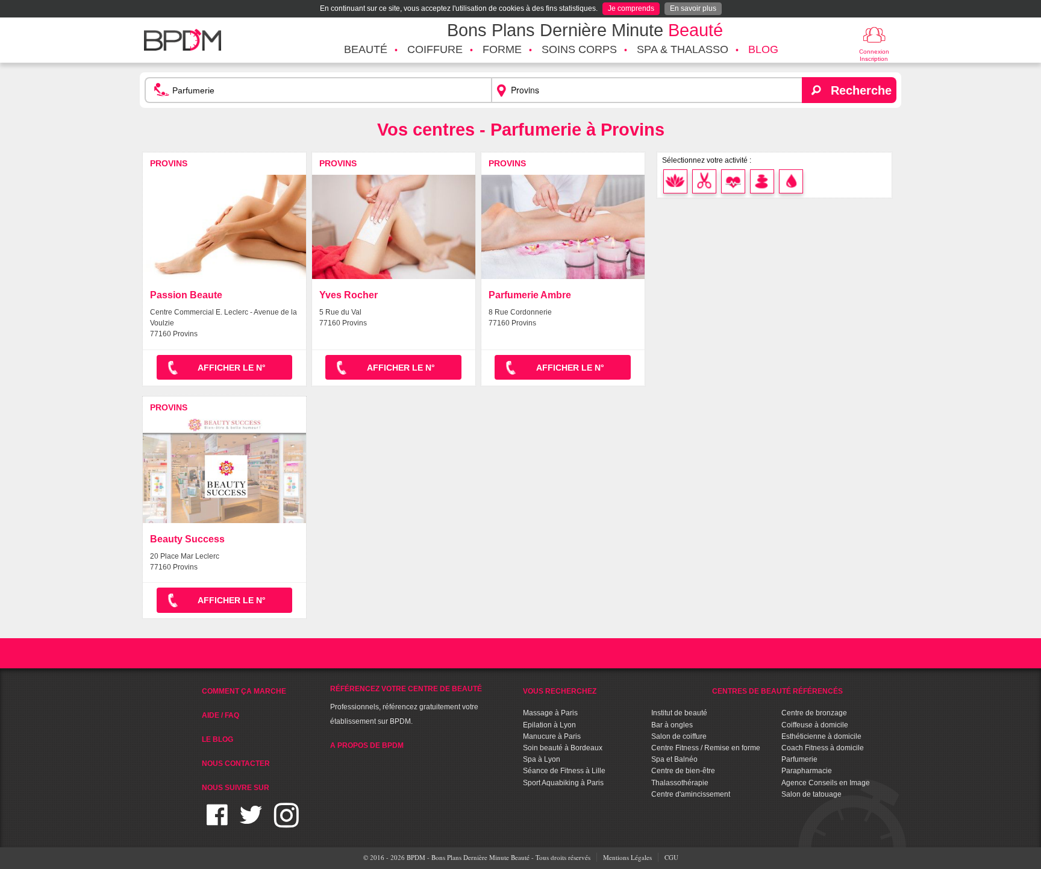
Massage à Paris (550, 713)
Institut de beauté (679, 713)
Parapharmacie (806, 771)
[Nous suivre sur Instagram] (286, 822)
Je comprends (631, 8)
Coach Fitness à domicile (822, 748)
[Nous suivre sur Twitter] (251, 822)
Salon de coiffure (679, 736)
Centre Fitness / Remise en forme (705, 748)
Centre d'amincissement (690, 794)
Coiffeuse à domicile (814, 725)
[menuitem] (366, 50)
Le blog (217, 739)
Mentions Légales (627, 857)
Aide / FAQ (220, 715)
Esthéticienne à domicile (821, 736)
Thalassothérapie (679, 783)
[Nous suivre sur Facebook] (217, 822)
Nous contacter (236, 763)
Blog (763, 49)
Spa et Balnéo (674, 759)
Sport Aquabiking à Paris (563, 783)
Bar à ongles (672, 725)
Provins (168, 163)
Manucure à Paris (552, 736)
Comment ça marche (244, 691)
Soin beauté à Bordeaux (562, 748)
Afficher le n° (232, 367)
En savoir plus (693, 8)
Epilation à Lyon (549, 725)
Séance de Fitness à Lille (564, 771)
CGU (671, 857)
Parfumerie (799, 759)
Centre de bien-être (683, 771)
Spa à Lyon (541, 759)
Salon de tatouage (811, 794)
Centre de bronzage (814, 713)
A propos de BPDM (367, 745)
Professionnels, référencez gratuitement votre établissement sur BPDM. (406, 705)
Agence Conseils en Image (825, 783)
